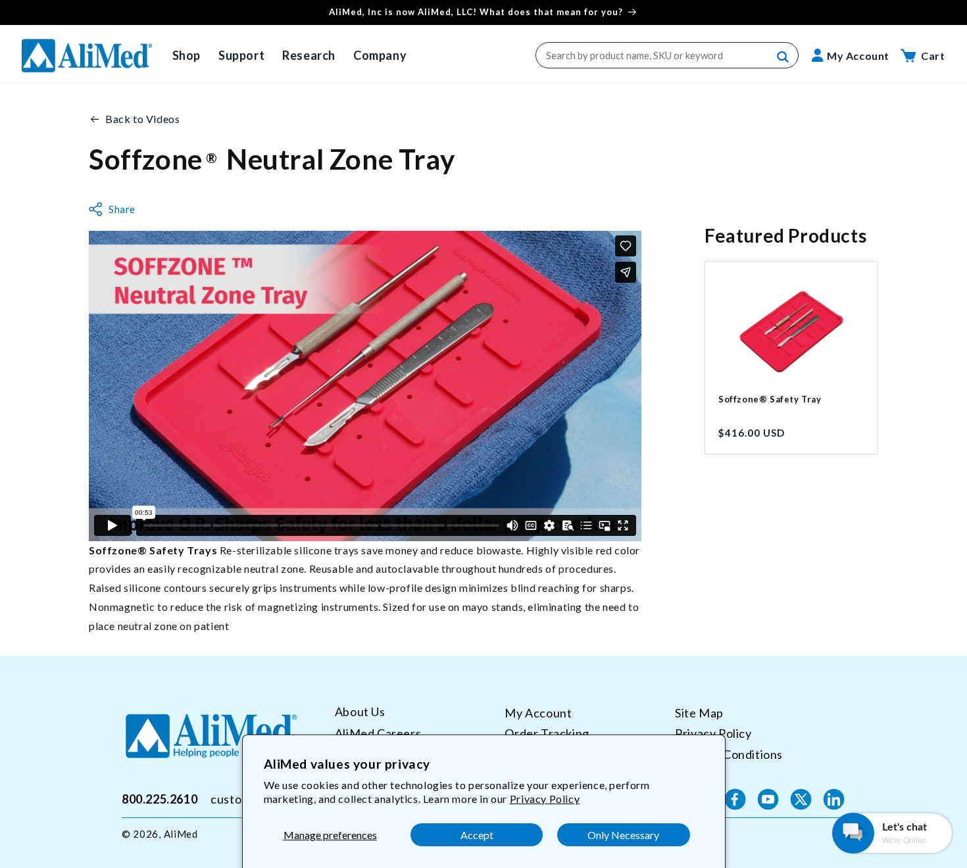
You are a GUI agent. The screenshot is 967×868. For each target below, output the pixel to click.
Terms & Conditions (729, 754)
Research (308, 55)
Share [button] (122, 209)
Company (380, 55)
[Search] (783, 57)
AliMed (181, 834)
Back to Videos (142, 118)
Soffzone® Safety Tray (770, 399)
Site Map (699, 713)
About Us (360, 712)
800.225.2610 (159, 799)
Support (241, 55)
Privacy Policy (545, 798)
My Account (538, 713)
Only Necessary (623, 835)
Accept (476, 835)
